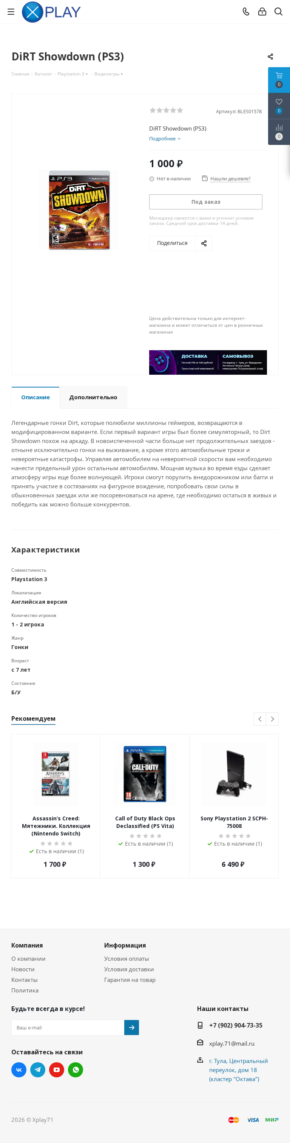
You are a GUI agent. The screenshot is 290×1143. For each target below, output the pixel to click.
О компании (28, 958)
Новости (23, 969)
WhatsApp (75, 1069)
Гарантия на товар (130, 979)
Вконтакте (18, 1069)
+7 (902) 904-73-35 (235, 1025)
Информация (125, 945)
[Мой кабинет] (262, 11)
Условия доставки (129, 969)
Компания (27, 945)
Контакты (24, 979)
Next (272, 719)
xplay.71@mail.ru (232, 1043)
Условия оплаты (126, 958)
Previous (260, 719)
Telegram (37, 1069)
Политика (25, 990)
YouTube (56, 1069)
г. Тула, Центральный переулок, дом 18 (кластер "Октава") (238, 1070)
